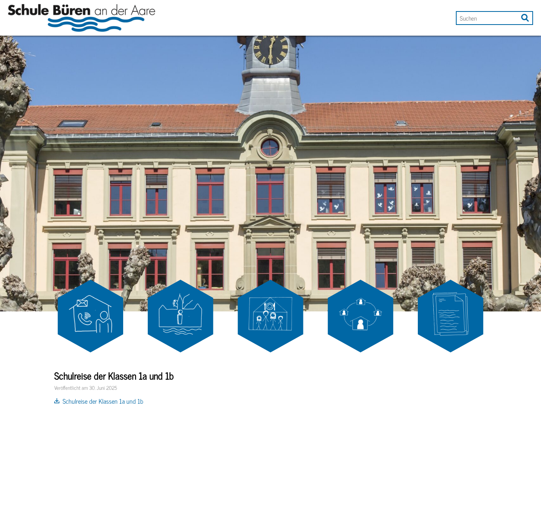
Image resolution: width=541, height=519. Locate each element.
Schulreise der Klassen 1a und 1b (103, 401)
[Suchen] (524, 16)
